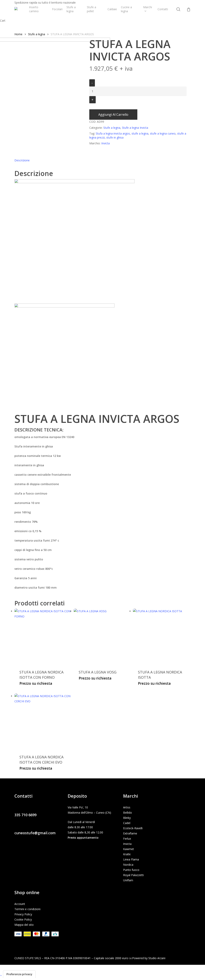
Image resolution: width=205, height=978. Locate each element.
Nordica (128, 864)
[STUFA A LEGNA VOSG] (102, 637)
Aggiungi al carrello (113, 114)
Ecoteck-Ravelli (133, 828)
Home (18, 34)
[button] (102, 975)
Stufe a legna (36, 34)
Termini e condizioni (27, 909)
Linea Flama (131, 859)
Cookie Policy (23, 919)
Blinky (127, 818)
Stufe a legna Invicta (135, 128)
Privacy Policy (23, 914)
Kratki (127, 854)
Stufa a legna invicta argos (113, 133)
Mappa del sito (24, 925)
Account (19, 904)
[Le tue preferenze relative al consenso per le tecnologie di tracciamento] (19, 974)
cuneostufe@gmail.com (35, 832)
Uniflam (128, 880)
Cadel (126, 823)
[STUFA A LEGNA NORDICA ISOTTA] (161, 637)
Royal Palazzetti (133, 875)
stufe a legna (140, 133)
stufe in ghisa (115, 137)
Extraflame (130, 833)
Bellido (127, 812)
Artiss (126, 807)
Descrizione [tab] (22, 160)
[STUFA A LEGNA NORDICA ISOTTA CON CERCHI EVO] (42, 722)
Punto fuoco (131, 870)
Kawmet (128, 849)
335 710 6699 (25, 814)
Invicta (127, 844)
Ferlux (127, 838)
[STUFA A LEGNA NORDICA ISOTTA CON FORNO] (42, 637)
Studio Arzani (156, 958)
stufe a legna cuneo (163, 133)
